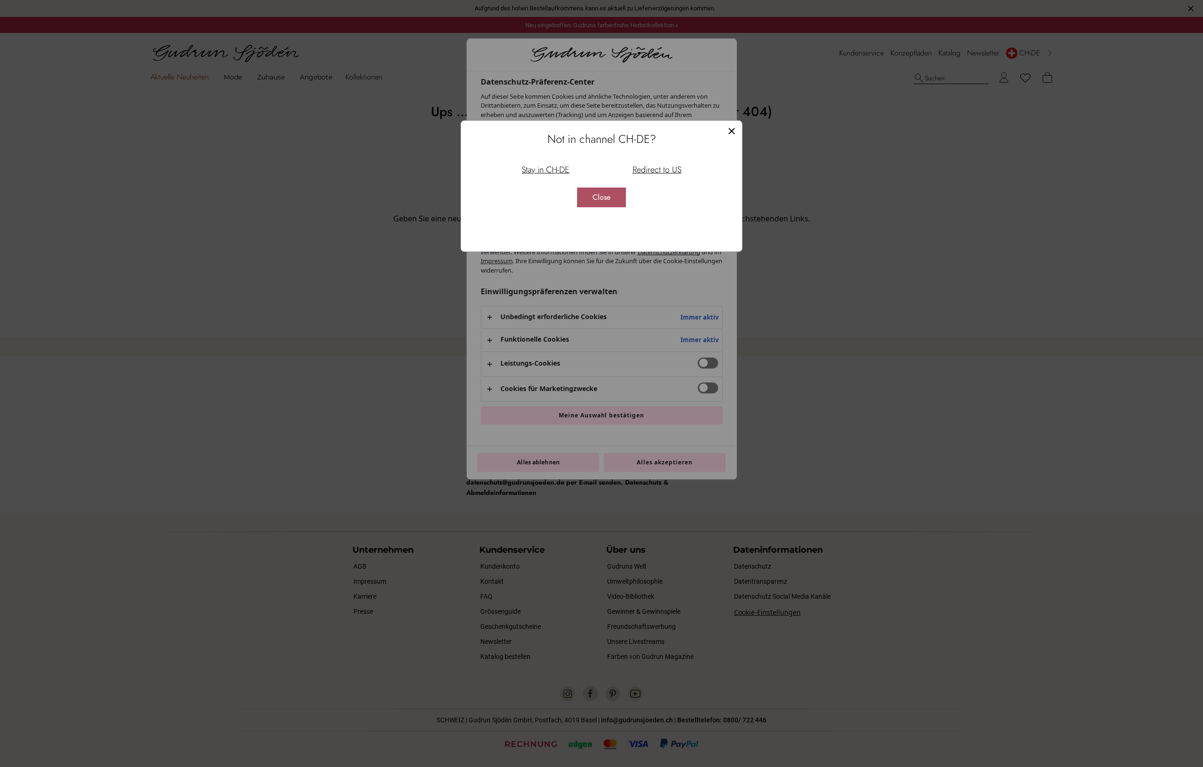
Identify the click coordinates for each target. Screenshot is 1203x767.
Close (601, 197)
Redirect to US (657, 170)
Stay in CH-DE (546, 170)
